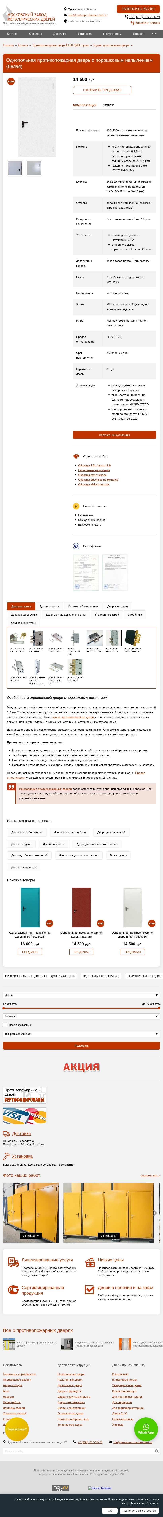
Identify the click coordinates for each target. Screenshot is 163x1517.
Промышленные (122, 1419)
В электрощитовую (124, 1391)
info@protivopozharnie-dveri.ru (87, 15)
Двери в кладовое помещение (78, 855)
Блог (6, 1391)
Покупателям (112, 33)
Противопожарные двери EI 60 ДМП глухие (40, 976)
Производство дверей (17, 1379)
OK (110, 1510)
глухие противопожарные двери (73, 717)
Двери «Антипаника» (71, 1402)
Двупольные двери (70, 1385)
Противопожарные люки (73, 1419)
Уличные (117, 1424)
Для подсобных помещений (29, 855)
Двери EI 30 (119, 1413)
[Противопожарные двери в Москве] (29, 13)
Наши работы (12, 1402)
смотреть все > (150, 1175)
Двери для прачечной (111, 832)
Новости (8, 1396)
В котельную (120, 1374)
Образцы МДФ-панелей (93, 484)
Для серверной (122, 1402)
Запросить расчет (138, 9)
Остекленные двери (71, 1413)
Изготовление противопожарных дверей (45, 788)
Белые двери (118, 855)
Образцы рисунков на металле (98, 479)
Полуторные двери (70, 1379)
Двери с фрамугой (70, 1391)
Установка (85, 33)
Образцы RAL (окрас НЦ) (94, 465)
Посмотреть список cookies (139, 1510)
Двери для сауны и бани (70, 832)
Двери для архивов (23, 867)
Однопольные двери (101, 976)
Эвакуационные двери (126, 1385)
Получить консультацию (114, 434)
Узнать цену (48, 1235)
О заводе (35, 33)
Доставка (59, 33)
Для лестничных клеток (127, 1396)
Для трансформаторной (128, 1407)
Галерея (138, 33)
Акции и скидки (12, 1385)
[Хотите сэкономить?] (81, 1068)
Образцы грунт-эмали (92, 474)
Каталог (12, 33)
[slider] (3, 1008)
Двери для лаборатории (27, 832)
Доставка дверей (14, 1407)
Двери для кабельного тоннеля (97, 844)
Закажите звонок (147, 23)
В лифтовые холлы (124, 1379)
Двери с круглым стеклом (74, 1396)
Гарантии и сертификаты (19, 1374)
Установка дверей (14, 1413)
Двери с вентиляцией (71, 1407)
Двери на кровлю (54, 844)
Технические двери (70, 1424)
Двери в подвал (21, 844)
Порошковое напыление (94, 470)
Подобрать (82, 1045)
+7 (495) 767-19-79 (144, 17)
